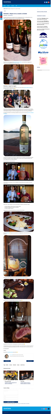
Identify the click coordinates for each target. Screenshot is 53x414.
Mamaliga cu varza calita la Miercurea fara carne (42, 19)
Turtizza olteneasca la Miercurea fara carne (43, 29)
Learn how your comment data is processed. (22, 403)
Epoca (18, 364)
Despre (8, 5)
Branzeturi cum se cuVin (17, 62)
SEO (16, 5)
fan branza (7, 232)
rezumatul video (10, 352)
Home (5, 5)
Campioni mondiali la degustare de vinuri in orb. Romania (11, 383)
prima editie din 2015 (27, 87)
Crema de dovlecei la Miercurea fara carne (43, 24)
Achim (7, 364)
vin (6, 8)
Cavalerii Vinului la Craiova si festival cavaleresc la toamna (25, 383)
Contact (12, 5)
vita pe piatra (22, 277)
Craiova (10, 364)
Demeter (14, 364)
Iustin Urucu (23, 364)
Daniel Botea (7, 1)
